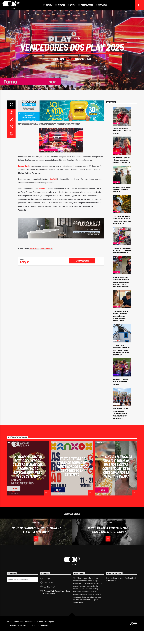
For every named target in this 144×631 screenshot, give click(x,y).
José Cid (53, 179)
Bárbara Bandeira (25, 166)
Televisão (76, 38)
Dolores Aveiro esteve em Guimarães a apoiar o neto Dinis (122, 189)
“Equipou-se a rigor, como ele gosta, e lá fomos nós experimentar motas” (122, 250)
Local (10, 443)
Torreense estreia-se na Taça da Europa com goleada (121, 381)
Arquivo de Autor (82, 261)
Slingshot (50, 622)
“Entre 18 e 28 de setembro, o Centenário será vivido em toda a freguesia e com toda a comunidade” (121, 350)
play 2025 (34, 249)
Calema (42, 189)
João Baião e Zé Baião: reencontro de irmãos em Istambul (121, 130)
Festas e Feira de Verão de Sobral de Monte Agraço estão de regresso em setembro (72, 466)
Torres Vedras (87, 5)
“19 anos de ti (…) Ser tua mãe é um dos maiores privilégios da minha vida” (122, 160)
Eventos (61, 5)
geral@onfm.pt (49, 587)
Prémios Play (46, 249)
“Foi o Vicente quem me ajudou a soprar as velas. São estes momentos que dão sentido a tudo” (120, 316)
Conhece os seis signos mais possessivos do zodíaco (108, 530)
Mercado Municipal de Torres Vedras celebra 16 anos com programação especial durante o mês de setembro (28, 466)
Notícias (49, 5)
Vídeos (72, 5)
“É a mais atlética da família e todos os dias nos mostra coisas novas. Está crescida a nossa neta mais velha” (116, 466)
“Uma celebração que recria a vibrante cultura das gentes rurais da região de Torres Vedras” (120, 413)
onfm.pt (47, 578)
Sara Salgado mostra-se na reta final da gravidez (36, 530)
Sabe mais (77, 602)
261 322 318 (48, 583)
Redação (70, 58)
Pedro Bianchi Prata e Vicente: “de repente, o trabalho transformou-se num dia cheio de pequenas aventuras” (121, 282)
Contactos (102, 5)
